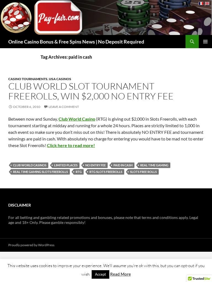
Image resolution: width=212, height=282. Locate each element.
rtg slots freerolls (105, 171)
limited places (66, 165)
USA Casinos (60, 79)
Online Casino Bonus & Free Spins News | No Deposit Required (76, 42)
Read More (120, 274)
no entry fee (95, 165)
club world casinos (29, 165)
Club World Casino (77, 118)
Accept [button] (100, 274)
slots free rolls (143, 171)
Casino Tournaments (27, 79)
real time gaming (154, 165)
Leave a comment (64, 107)
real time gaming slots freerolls (40, 171)
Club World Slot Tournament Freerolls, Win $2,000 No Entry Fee (91, 91)
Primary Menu (205, 41)
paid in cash (122, 165)
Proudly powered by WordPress (31, 245)
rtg (79, 171)
